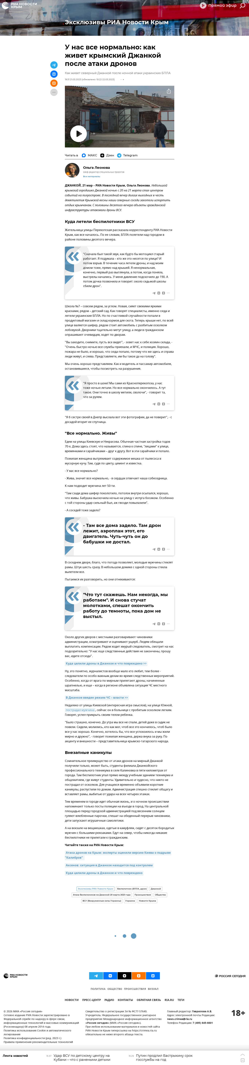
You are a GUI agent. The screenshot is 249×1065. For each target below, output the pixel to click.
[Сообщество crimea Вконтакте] (110, 975)
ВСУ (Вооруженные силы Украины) (102, 901)
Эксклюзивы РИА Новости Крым (95, 888)
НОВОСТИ (72, 1000)
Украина (130, 901)
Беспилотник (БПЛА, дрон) (132, 888)
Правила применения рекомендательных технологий (38, 1042)
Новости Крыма (147, 901)
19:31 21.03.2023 (73, 79)
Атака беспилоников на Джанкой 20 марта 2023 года (102, 894)
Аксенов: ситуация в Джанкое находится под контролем (109, 865)
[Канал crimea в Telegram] (96, 975)
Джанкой (156, 888)
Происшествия (143, 894)
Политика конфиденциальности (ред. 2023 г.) (32, 1038)
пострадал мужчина (80, 710)
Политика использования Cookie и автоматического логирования (37, 1033)
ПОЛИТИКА (98, 989)
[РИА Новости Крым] (19, 5)
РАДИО (109, 1000)
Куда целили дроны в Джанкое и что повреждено (104, 873)
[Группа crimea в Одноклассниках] (139, 975)
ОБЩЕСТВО (114, 989)
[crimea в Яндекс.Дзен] (124, 975)
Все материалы (91, 176)
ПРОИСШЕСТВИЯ (135, 989)
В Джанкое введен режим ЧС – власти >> (97, 698)
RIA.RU (169, 1000)
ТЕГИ (181, 1000)
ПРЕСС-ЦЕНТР (91, 1000)
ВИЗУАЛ (153, 989)
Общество (160, 894)
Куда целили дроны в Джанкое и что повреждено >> (106, 663)
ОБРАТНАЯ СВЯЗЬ (149, 1000)
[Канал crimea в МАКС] (153, 975)
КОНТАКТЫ (125, 1000)
